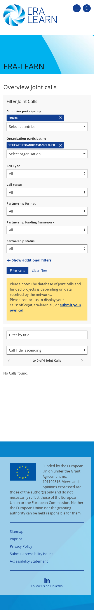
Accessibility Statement (29, 561)
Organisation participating (26, 138)
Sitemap (16, 531)
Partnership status (21, 241)
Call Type (13, 166)
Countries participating (24, 111)
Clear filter (39, 270)
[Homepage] (30, 14)
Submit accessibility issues (31, 553)
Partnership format (21, 203)
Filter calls (17, 270)
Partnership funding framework (30, 222)
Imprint (16, 539)
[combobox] (47, 126)
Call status (14, 185)
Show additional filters (31, 260)
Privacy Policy (21, 546)
